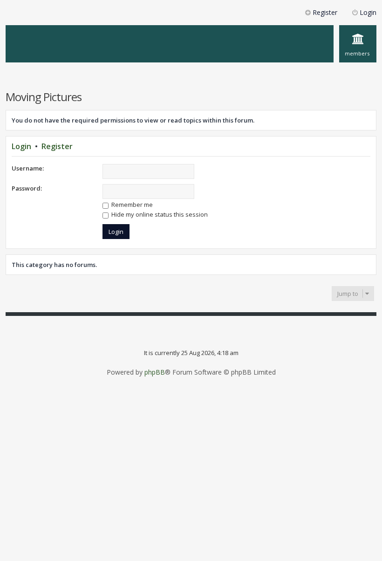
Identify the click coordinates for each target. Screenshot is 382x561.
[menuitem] (357, 43)
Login (21, 146)
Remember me (131, 204)
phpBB (154, 372)
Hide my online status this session (159, 214)
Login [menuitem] (368, 12)
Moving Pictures (44, 96)
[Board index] (63, 29)
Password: (27, 188)
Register (57, 146)
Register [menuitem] (325, 12)
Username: (28, 168)
